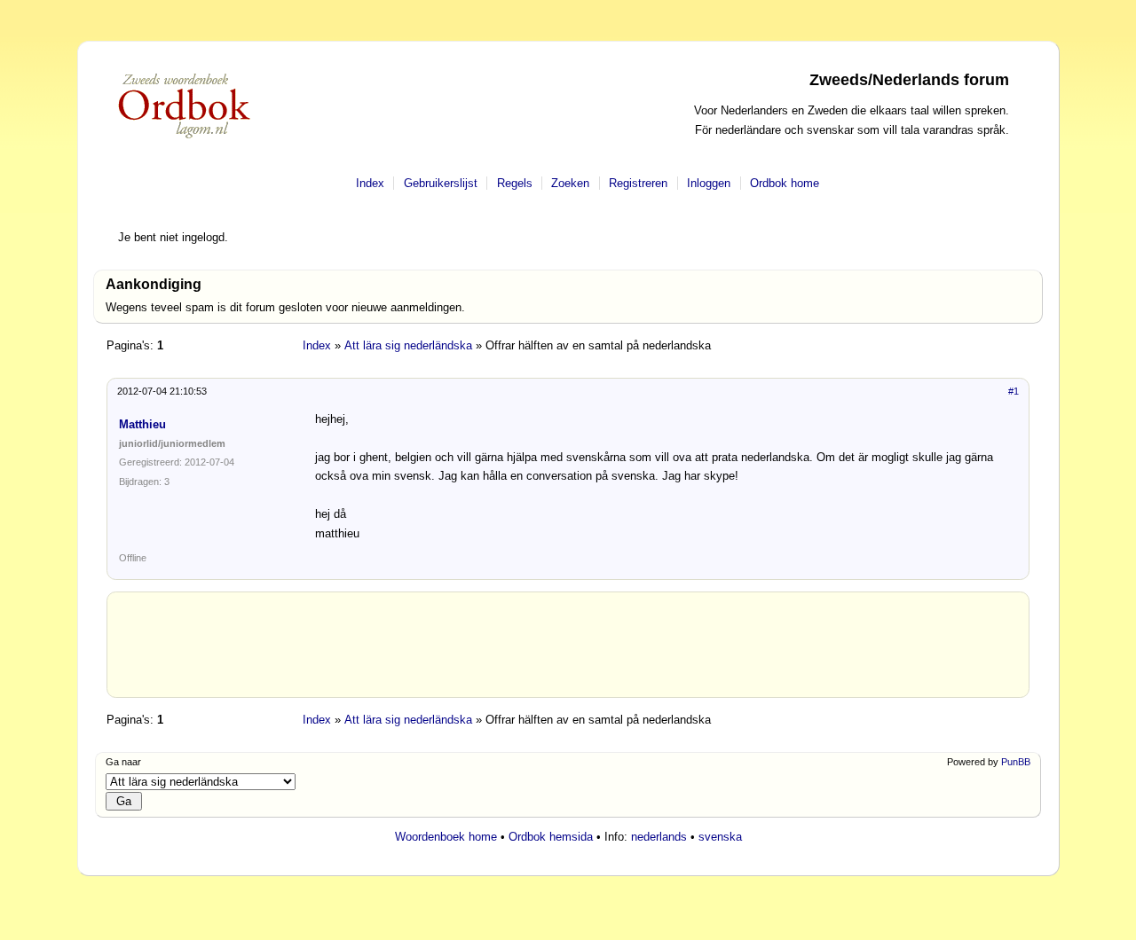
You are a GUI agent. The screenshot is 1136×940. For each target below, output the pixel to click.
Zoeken (570, 183)
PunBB (1015, 761)
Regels (514, 183)
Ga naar (123, 761)
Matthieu (142, 424)
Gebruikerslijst (440, 183)
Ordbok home (784, 183)
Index (370, 183)
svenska (720, 836)
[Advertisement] (568, 652)
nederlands (659, 836)
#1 (1013, 391)
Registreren (638, 183)
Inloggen (708, 183)
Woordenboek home (446, 836)
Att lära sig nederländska (408, 345)
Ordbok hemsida (551, 836)
